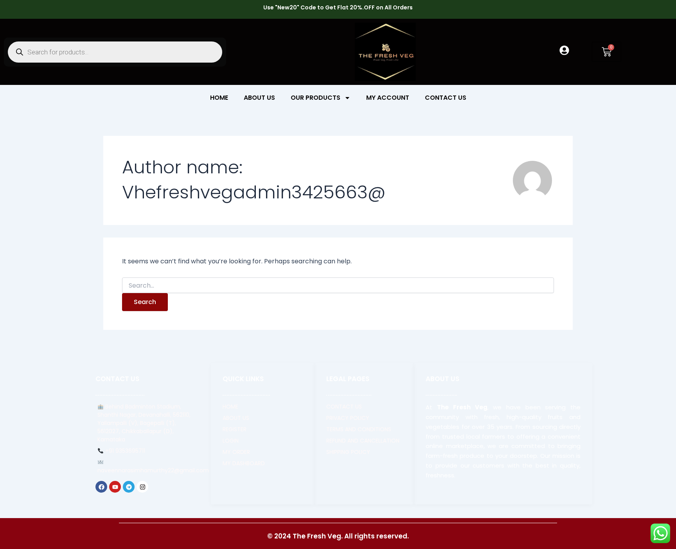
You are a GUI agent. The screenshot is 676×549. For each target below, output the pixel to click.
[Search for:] (338, 286)
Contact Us (445, 97)
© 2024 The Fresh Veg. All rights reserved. (338, 536)
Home (219, 97)
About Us (259, 97)
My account (387, 97)
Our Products (315, 97)
